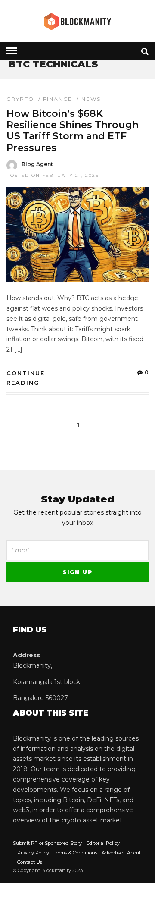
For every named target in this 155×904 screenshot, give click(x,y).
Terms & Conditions (75, 853)
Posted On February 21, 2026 (52, 175)
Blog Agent (37, 164)
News (91, 99)
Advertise (112, 853)
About (134, 853)
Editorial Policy (103, 843)
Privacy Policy (33, 853)
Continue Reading (25, 378)
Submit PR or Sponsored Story (47, 843)
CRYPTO (20, 99)
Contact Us (29, 862)
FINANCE (57, 99)
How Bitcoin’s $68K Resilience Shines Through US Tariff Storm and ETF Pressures (72, 131)
